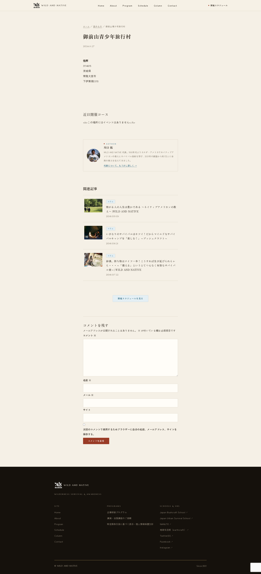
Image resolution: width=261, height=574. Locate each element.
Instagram (165, 547)
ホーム (86, 26)
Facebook (165, 541)
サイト (86, 410)
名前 (87, 380)
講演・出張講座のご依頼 (119, 518)
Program (127, 5)
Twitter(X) (165, 535)
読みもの (97, 26)
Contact (172, 5)
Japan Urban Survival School (175, 518)
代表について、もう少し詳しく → (120, 165)
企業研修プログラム (117, 512)
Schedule (143, 5)
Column (158, 5)
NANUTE (164, 524)
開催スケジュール (219, 5)
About (113, 5)
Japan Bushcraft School (172, 512)
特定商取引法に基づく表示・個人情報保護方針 (130, 524)
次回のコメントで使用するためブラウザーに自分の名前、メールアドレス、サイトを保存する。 (130, 432)
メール (88, 395)
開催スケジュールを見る (130, 298)
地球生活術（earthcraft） (173, 529)
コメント (89, 335)
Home (101, 5)
